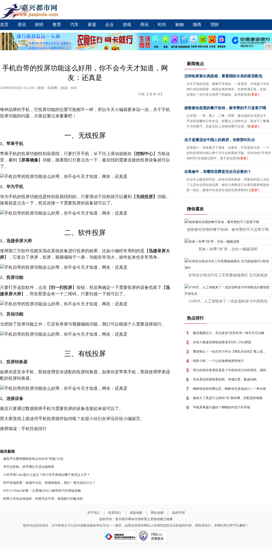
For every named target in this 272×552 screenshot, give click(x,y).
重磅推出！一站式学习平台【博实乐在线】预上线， (229, 351)
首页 (4, 24)
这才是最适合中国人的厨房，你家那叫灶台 (219, 140)
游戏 (127, 24)
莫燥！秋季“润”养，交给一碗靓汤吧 (227, 249)
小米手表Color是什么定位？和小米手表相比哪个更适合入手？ (46, 475)
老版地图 (136, 513)
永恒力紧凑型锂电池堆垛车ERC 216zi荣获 (222, 342)
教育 (57, 24)
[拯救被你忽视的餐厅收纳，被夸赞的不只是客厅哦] (222, 222)
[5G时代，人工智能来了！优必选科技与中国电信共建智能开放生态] (228, 294)
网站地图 (157, 513)
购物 (179, 24)
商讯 (144, 24)
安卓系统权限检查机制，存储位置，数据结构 (225, 379)
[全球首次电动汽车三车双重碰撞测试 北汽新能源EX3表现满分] (228, 267)
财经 (39, 24)
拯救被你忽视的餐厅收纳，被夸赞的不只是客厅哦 (225, 108)
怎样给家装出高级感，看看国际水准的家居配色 (223, 76)
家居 (92, 24)
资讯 (22, 24)
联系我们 (114, 513)
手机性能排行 (34, 428)
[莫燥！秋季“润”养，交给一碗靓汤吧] (212, 241)
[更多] (254, 94)
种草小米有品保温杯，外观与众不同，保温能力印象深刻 (43, 498)
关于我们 (93, 513)
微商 (197, 24)
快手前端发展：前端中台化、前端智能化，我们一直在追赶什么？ (49, 483)
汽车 (74, 24)
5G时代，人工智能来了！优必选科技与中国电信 (228, 301)
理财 (214, 24)
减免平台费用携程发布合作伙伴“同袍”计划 (33, 459)
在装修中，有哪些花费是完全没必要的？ (217, 172)
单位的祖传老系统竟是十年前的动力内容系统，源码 (229, 370)
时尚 (162, 24)
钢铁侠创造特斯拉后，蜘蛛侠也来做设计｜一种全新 (229, 389)
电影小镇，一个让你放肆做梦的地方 (218, 361)
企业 (109, 24)
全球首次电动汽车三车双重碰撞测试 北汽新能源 (227, 275)
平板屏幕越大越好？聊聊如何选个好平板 (221, 407)
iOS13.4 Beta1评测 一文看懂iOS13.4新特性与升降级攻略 (42, 491)
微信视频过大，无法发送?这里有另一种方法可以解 (228, 333)
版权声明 (178, 513)
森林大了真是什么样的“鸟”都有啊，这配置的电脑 (227, 398)
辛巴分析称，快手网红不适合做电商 (28, 467)
